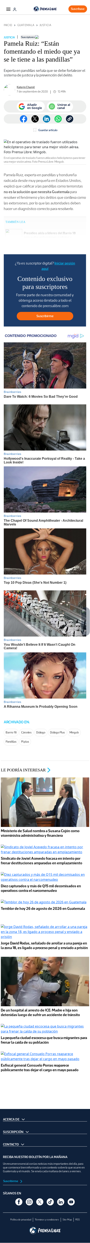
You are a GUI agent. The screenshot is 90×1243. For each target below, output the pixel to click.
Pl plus (25, 741)
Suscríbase (78, 9)
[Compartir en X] (35, 119)
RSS (77, 1219)
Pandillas (11, 741)
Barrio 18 (11, 732)
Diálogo (40, 732)
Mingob (74, 732)
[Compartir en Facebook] (23, 119)
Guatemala (26, 25)
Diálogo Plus (57, 732)
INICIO (8, 25)
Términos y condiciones (47, 1219)
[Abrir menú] (8, 9)
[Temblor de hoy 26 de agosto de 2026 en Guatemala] (43, 902)
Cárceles (26, 732)
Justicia (45, 25)
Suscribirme (11, 1181)
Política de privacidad (20, 1219)
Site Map (67, 1219)
